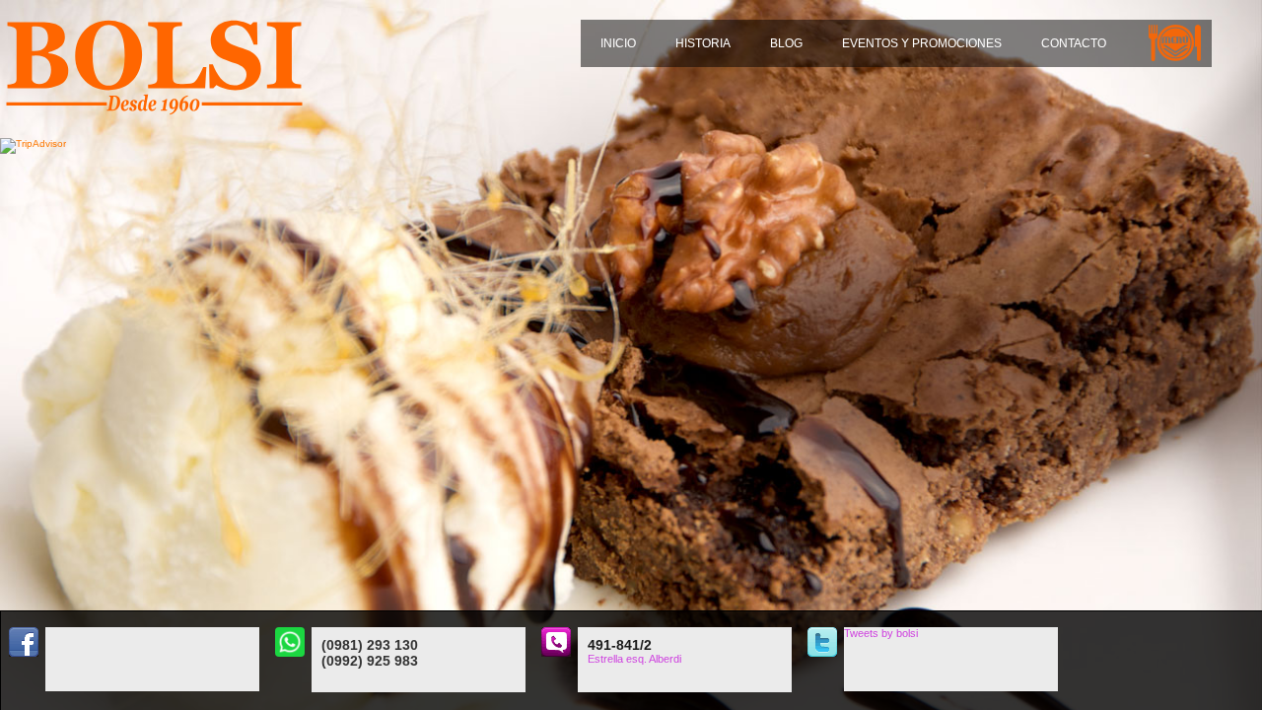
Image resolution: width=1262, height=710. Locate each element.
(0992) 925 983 (369, 661)
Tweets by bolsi (881, 633)
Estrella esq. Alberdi (634, 659)
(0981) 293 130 (369, 645)
